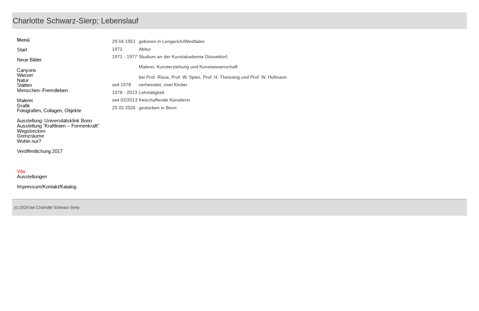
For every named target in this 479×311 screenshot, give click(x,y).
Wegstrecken (31, 131)
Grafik (23, 105)
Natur (23, 80)
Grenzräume (30, 136)
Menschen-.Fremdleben (42, 90)
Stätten (24, 85)
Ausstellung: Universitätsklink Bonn (54, 120)
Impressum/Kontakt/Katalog (46, 186)
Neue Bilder (29, 59)
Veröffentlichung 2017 (40, 151)
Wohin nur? (29, 141)
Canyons (26, 70)
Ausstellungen (32, 176)
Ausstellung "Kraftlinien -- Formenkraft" (58, 125)
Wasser (25, 75)
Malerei (25, 100)
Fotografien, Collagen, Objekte (49, 110)
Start (22, 49)
